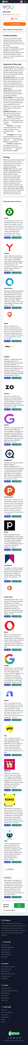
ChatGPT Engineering (7, 947)
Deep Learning (5, 945)
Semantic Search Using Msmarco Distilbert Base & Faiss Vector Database (13, 930)
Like (14, 19)
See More (19, 235)
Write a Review (19, 905)
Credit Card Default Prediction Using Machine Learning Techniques (11, 923)
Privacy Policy (5, 1015)
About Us (3, 1010)
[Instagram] (20, 1038)
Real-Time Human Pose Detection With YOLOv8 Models (12, 933)
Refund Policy (5, 1017)
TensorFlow (4, 995)
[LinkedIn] (14, 1038)
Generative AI (5, 998)
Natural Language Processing (9, 991)
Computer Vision (6, 950)
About (5, 29)
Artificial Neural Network (8, 967)
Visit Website (16, 24)
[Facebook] (8, 1038)
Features (9, 29)
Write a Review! (16, 14)
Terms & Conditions (6, 1012)
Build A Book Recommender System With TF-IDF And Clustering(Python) (13, 926)
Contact (3, 1022)
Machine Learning (6, 954)
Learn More (4, 957)
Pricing (15, 29)
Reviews (20, 29)
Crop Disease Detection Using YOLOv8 (12, 928)
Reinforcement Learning (8, 974)
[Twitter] (11, 1038)
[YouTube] (17, 1038)
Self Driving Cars (6, 952)
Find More (4, 935)
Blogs (2, 1019)
